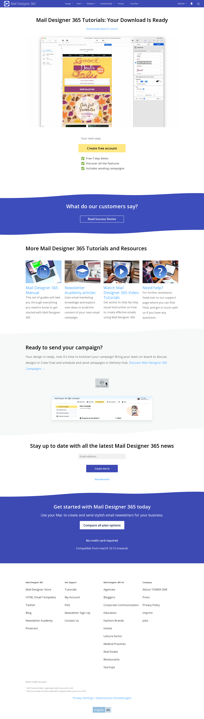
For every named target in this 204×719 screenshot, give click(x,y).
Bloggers (109, 597)
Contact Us (72, 620)
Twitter (30, 605)
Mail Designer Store (38, 589)
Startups (109, 667)
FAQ (67, 605)
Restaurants (112, 659)
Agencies (109, 589)
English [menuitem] (99, 710)
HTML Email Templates (41, 597)
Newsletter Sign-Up (77, 613)
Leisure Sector (113, 636)
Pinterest (32, 628)
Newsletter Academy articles (80, 290)
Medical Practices (115, 644)
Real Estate (111, 652)
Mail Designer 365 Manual (42, 290)
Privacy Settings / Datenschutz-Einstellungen (102, 698)
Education (110, 613)
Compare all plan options (102, 525)
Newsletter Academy (39, 620)
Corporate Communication (121, 605)
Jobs (145, 620)
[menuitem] (183, 3)
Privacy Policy (151, 605)
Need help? (153, 287)
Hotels (108, 628)
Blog (29, 613)
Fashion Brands (114, 620)
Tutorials (71, 589)
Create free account (102, 148)
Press (146, 597)
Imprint (148, 613)
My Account (72, 597)
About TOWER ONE (155, 589)
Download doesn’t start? (102, 29)
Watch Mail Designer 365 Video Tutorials (121, 292)
